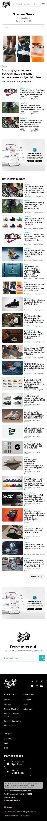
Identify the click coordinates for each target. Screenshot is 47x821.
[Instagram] (32, 681)
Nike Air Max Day (11, 709)
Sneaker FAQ (9, 725)
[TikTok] (37, 686)
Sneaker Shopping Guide (11, 715)
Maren (10, 81)
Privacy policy (25, 816)
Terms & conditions (11, 816)
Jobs (26, 704)
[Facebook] (37, 681)
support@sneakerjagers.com (20, 791)
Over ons (27, 699)
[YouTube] (32, 686)
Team (4, 66)
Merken (7, 699)
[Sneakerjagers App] (23, 155)
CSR (6, 748)
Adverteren (28, 709)
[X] (41, 681)
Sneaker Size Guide (12, 721)
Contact (7, 738)
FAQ (6, 743)
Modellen (8, 704)
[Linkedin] (41, 686)
